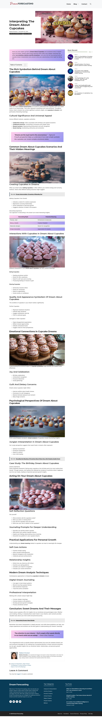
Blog (75, 4)
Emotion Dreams (48, 693)
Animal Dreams (48, 696)
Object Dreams (27, 33)
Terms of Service (74, 713)
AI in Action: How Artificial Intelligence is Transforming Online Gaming (82, 72)
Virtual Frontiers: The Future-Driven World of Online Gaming (83, 65)
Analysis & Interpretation (16, 33)
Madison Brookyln (13, 31)
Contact (84, 4)
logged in (19, 674)
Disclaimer (66, 713)
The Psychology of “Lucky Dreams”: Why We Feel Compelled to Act (82, 79)
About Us (60, 713)
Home (69, 4)
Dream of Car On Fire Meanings (18, 666)
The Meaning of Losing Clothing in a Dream (21, 665)
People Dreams (48, 700)
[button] (91, 4)
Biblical (46, 703)
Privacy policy (83, 713)
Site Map (90, 713)
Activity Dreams (48, 691)
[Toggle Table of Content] (24, 65)
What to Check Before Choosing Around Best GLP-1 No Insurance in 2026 (83, 58)
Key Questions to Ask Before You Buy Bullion (84, 93)
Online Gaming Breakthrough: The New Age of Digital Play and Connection (83, 86)
